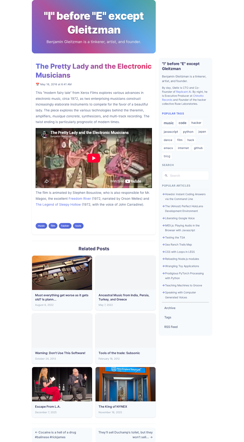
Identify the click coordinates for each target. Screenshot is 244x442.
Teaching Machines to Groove (183, 285)
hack (190, 140)
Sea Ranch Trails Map (178, 244)
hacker (65, 225)
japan (202, 131)
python (188, 132)
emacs (168, 148)
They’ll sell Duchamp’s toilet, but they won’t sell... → (125, 434)
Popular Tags (173, 113)
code (182, 123)
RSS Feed (171, 327)
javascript (171, 132)
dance (168, 140)
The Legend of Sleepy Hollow (58, 204)
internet (183, 148)
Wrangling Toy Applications (182, 266)
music (41, 225)
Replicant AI (183, 91)
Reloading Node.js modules (182, 258)
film (53, 225)
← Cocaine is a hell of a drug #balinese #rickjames (55, 434)
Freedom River (80, 198)
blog (167, 156)
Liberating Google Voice (180, 218)
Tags (167, 317)
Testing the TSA (175, 237)
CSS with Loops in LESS (180, 251)
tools (78, 225)
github (198, 148)
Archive (169, 308)
